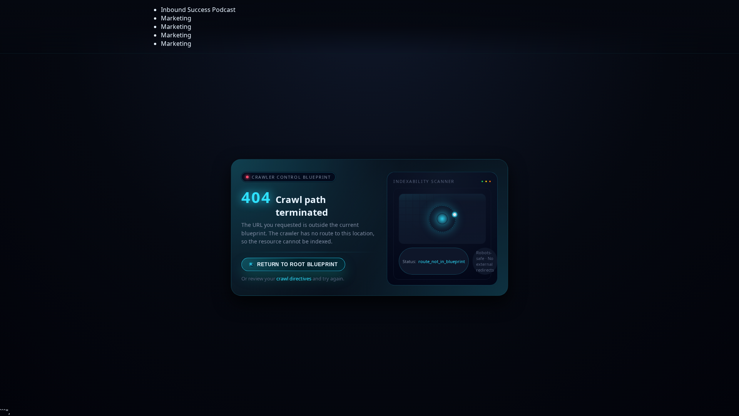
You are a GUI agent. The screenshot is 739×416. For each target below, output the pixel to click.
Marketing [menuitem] (176, 18)
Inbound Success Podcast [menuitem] (198, 9)
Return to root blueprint (294, 264)
